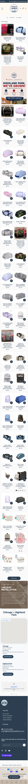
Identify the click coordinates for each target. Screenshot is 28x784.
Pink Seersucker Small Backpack (7, 507)
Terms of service (16, 773)
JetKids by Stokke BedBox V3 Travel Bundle (20, 485)
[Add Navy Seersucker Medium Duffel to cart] (24, 34)
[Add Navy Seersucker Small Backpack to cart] (11, 422)
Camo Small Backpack (20, 426)
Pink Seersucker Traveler (7, 162)
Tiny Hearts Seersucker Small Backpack (20, 324)
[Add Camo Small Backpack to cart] (24, 422)
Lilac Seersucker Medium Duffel (20, 203)
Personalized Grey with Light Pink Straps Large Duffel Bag (7, 345)
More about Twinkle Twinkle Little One (13, 762)
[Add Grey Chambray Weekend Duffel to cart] (24, 280)
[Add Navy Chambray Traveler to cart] (24, 402)
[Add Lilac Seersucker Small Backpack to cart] (11, 402)
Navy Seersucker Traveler (20, 182)
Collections (12, 17)
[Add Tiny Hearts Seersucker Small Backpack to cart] (24, 319)
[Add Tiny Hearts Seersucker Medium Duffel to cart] (24, 157)
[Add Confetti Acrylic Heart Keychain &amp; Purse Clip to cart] (11, 480)
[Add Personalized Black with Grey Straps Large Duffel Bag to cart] (11, 115)
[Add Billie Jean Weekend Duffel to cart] (11, 441)
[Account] (26, 8)
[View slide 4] (16, 694)
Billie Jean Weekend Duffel (7, 446)
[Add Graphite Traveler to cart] (24, 503)
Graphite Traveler (20, 507)
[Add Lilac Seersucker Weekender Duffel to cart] (11, 319)
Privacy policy (10, 773)
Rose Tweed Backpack (20, 546)
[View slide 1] (11, 694)
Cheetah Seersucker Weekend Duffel (20, 345)
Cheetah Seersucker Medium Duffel (20, 367)
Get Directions (8, 656)
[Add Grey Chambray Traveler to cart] (24, 300)
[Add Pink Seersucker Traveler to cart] (11, 157)
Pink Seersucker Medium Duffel (20, 119)
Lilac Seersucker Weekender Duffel (7, 324)
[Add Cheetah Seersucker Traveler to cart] (11, 361)
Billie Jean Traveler (21, 465)
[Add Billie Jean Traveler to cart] (24, 460)
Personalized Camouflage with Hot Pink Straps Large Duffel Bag (21, 243)
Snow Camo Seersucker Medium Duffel (7, 242)
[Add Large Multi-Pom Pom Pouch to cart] (24, 522)
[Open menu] (2, 8)
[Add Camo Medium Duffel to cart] (24, 260)
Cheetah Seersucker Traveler (7, 367)
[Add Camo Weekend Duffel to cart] (11, 137)
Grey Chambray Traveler (20, 304)
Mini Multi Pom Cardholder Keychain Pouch (7, 569)
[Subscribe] (23, 742)
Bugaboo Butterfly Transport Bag (20, 387)
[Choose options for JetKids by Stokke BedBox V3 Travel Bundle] (24, 480)
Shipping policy (22, 773)
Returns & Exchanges (7, 715)
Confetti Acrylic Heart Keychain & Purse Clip (7, 485)
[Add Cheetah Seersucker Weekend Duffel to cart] (24, 339)
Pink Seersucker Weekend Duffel (7, 203)
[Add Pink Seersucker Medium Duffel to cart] (24, 115)
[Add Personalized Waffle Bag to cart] (11, 34)
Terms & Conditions (7, 717)
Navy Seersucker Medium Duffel (20, 38)
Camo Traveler (20, 221)
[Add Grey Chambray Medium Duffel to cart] (11, 300)
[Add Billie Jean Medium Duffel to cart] (24, 441)
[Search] (20, 8)
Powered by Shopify (21, 771)
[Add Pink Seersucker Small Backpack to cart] (11, 503)
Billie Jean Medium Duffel (20, 446)
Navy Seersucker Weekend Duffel (7, 222)
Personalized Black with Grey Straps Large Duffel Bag (7, 120)
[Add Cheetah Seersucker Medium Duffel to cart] (24, 361)
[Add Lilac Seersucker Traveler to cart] (11, 280)
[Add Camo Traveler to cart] (24, 217)
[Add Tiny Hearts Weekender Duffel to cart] (24, 53)
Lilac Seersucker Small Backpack (7, 407)
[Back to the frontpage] (7, 17)
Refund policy (5, 773)
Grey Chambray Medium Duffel (7, 304)
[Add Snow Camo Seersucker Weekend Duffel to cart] (11, 178)
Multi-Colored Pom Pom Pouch (7, 527)
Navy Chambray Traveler (20, 407)
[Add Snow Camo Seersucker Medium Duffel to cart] (11, 237)
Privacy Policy (6, 713)
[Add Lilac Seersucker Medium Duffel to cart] (24, 198)
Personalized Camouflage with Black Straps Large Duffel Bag (7, 59)
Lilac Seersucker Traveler (7, 285)
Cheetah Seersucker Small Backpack (7, 547)
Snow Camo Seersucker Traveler (7, 265)
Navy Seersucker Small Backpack (7, 426)
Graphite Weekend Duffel (7, 465)
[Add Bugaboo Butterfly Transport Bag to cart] (24, 382)
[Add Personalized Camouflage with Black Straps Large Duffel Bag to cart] (11, 53)
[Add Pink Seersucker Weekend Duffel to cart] (11, 198)
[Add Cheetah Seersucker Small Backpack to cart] (11, 541)
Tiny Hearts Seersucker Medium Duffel (20, 163)
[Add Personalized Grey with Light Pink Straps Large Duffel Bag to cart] (11, 339)
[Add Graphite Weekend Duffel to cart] (11, 460)
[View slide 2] (13, 694)
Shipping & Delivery (7, 719)
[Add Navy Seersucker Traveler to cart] (24, 178)
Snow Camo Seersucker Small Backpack (7, 387)
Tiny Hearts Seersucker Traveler (20, 142)
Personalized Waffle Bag (7, 38)
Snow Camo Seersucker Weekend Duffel (7, 183)
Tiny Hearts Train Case (20, 568)
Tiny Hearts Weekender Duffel (20, 58)
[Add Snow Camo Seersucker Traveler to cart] (11, 260)
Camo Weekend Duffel (7, 141)
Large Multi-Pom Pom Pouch (20, 527)
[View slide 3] (15, 694)
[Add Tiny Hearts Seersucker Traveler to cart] (24, 137)
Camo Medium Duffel (20, 264)
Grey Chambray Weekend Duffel (20, 285)
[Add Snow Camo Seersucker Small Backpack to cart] (11, 382)
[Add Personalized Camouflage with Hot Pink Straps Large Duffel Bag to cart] (24, 237)
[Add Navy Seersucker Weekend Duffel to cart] (11, 217)
